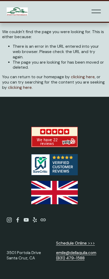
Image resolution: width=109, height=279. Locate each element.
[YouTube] (26, 220)
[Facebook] (17, 220)
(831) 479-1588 (70, 258)
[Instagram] (9, 220)
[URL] (43, 220)
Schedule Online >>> (75, 243)
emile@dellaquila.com (76, 252)
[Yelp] (34, 220)
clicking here (83, 77)
